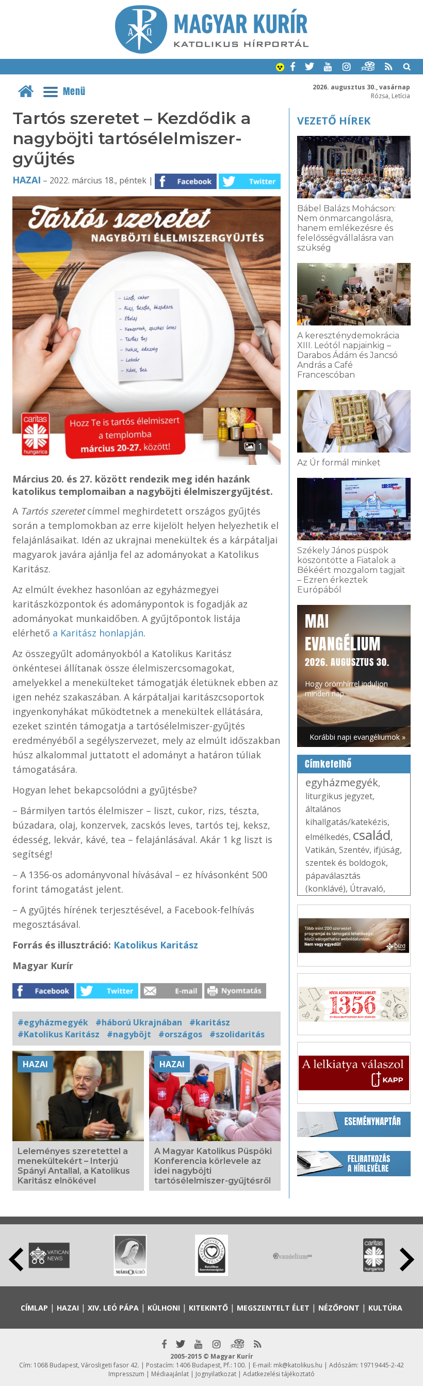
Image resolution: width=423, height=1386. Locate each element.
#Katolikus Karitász (59, 1034)
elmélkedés (327, 837)
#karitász (209, 1022)
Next (407, 1259)
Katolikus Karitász (155, 945)
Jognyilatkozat (216, 1373)
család (372, 835)
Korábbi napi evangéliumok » (357, 737)
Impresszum (126, 1373)
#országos (180, 1034)
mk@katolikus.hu (297, 1365)
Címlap (34, 1308)
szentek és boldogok (345, 862)
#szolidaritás (237, 1034)
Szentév (354, 849)
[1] (146, 462)
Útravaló (366, 888)
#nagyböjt (129, 1034)
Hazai (26, 180)
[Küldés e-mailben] (171, 995)
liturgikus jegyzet (338, 796)
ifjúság (386, 849)
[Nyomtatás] (235, 995)
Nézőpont (339, 1308)
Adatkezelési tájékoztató (279, 1373)
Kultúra (385, 1308)
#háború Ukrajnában (138, 1022)
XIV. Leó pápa (113, 1308)
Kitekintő (208, 1308)
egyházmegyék (341, 782)
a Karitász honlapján (98, 633)
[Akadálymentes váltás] (280, 68)
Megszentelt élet (273, 1308)
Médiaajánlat (170, 1373)
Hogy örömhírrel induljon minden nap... (347, 654)
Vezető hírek (333, 121)
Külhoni (164, 1308)
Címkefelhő (328, 764)
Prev (16, 1259)
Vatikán (320, 849)
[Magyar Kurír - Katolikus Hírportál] (211, 50)
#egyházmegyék (53, 1022)
